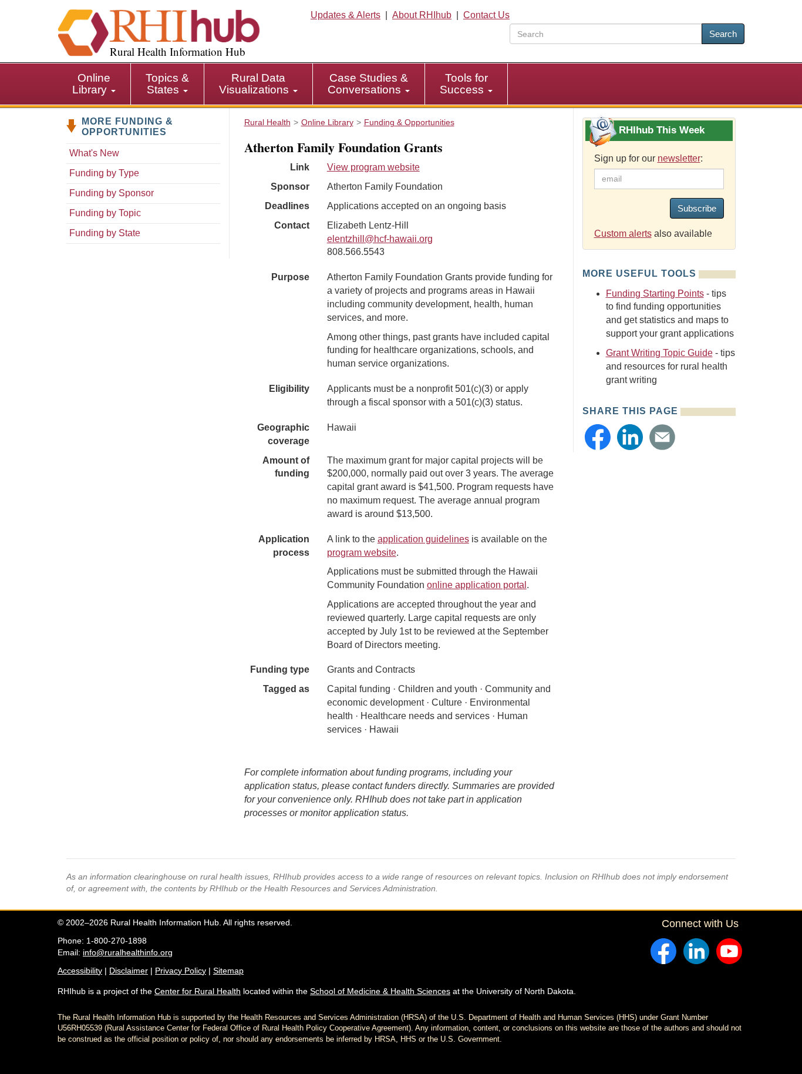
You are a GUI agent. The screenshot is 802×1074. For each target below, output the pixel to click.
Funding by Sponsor (111, 193)
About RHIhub (421, 15)
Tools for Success (464, 84)
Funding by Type (104, 173)
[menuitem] (94, 84)
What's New (94, 153)
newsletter (679, 158)
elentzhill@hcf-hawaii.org (380, 239)
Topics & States (167, 84)
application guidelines (423, 539)
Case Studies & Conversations (368, 84)
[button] (597, 437)
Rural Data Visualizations (255, 84)
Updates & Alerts (345, 15)
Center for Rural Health (197, 991)
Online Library (91, 84)
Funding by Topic (105, 213)
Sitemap (228, 970)
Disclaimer (128, 970)
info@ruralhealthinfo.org (128, 952)
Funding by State (104, 233)
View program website (373, 167)
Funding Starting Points (655, 293)
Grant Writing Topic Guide (659, 353)
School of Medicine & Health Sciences (380, 991)
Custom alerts (623, 234)
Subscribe (697, 208)
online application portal (477, 585)
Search (723, 34)
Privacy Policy (180, 970)
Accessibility (80, 970)
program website (361, 553)
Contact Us (486, 15)
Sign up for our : (648, 158)
